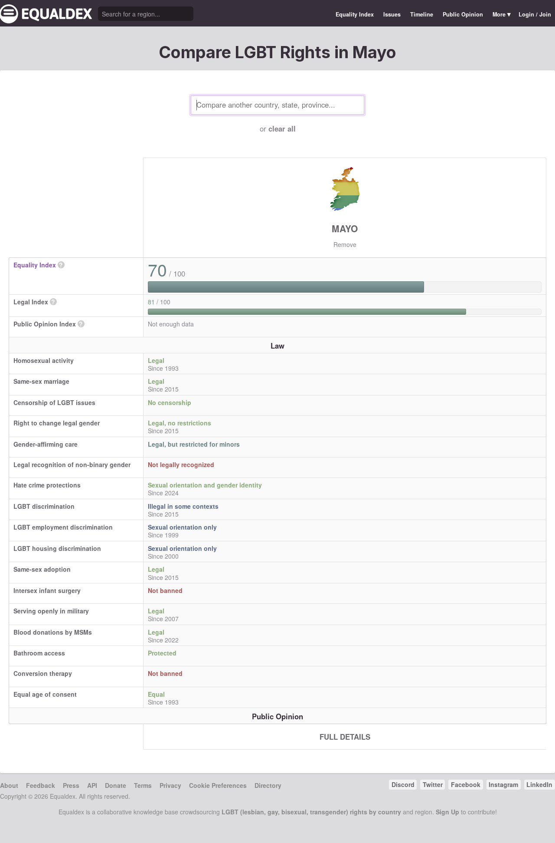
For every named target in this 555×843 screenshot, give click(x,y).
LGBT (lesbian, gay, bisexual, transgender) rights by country (311, 811)
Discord (403, 784)
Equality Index (355, 14)
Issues (392, 14)
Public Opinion (463, 14)
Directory (268, 785)
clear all (282, 128)
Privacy (170, 785)
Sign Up (447, 811)
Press (71, 785)
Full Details (345, 736)
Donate (115, 785)
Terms (143, 785)
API (92, 785)
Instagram (503, 784)
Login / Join (535, 14)
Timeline (421, 14)
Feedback (40, 785)
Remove (344, 244)
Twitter (433, 784)
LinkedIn (539, 784)
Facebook (465, 784)
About (9, 785)
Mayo (345, 228)
